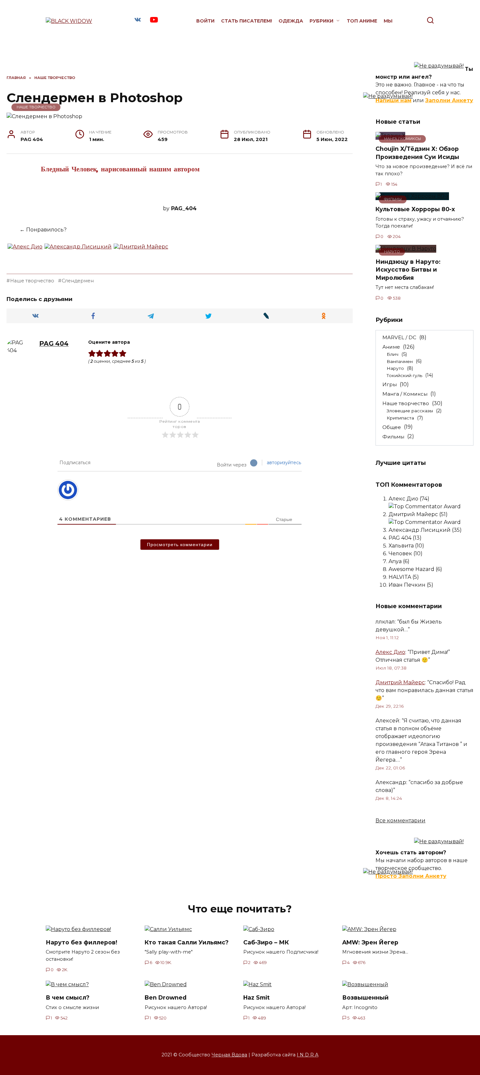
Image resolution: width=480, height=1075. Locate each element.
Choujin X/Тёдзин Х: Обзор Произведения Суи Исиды (417, 152)
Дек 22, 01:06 (390, 767)
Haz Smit (256, 997)
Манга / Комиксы (404, 394)
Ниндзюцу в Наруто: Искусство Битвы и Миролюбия (408, 269)
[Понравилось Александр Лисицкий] (78, 250)
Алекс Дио (390, 652)
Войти (205, 21)
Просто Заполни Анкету (411, 876)
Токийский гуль (404, 375)
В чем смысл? (67, 997)
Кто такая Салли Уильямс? (187, 942)
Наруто (395, 368)
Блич (392, 354)
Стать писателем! (246, 21)
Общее (391, 427)
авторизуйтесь (284, 463)
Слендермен (78, 281)
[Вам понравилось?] (11, 230)
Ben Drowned (165, 997)
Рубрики (321, 21)
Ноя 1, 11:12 (387, 637)
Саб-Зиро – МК (266, 942)
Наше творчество (36, 107)
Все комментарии (400, 820)
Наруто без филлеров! (81, 942)
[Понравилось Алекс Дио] (25, 250)
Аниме (391, 347)
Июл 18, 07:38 (391, 668)
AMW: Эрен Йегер (370, 942)
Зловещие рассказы (410, 410)
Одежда (291, 21)
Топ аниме (362, 21)
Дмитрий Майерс (400, 682)
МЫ (388, 21)
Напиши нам (393, 100)
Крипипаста (400, 417)
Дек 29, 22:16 (390, 706)
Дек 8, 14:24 (389, 798)
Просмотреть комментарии (180, 544)
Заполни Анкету (449, 100)
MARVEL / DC (399, 337)
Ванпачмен (400, 361)
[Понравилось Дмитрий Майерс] (141, 250)
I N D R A (307, 1055)
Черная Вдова (229, 1055)
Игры (389, 384)
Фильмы (393, 436)
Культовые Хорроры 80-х (415, 209)
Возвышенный (365, 997)
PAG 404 (54, 343)
